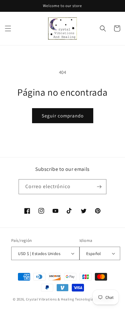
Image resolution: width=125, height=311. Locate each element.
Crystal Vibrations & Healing (50, 299)
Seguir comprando (63, 116)
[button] (8, 28)
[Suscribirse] (99, 186)
